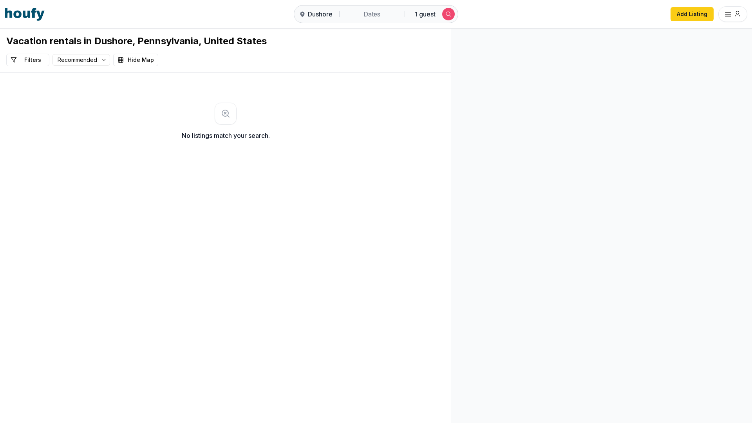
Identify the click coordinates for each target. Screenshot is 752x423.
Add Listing (692, 14)
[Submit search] (448, 14)
